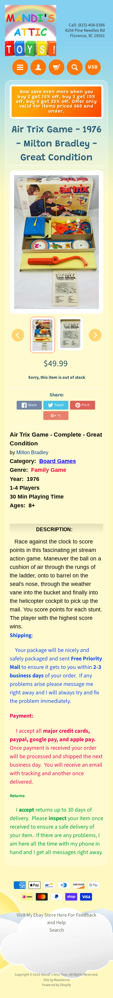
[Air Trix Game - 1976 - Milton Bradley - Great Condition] (42, 335)
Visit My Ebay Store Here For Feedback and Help (56, 919)
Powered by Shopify (56, 985)
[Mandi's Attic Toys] (30, 30)
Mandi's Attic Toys (54, 974)
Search (56, 930)
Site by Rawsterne (56, 980)
